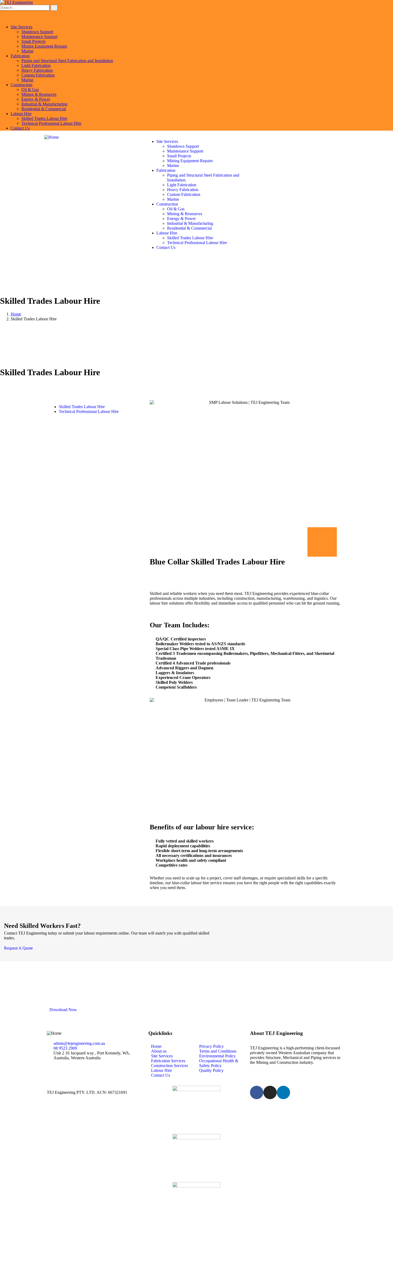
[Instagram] (270, 1092)
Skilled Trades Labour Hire (82, 406)
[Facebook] (256, 1092)
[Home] (51, 137)
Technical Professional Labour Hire (89, 411)
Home (16, 314)
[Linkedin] (283, 1092)
